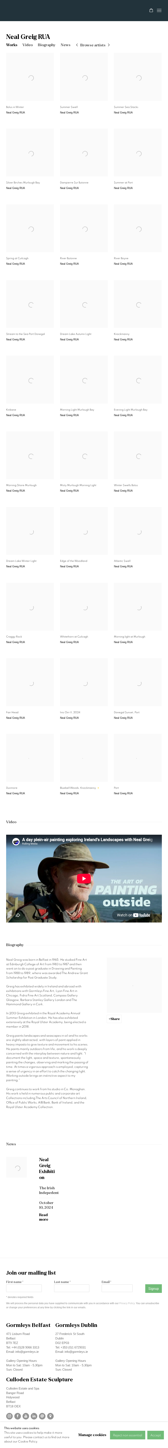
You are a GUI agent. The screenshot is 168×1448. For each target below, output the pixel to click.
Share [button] (115, 1019)
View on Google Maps (50, 1416)
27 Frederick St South (69, 1334)
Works (11, 45)
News (65, 45)
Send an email (42, 1416)
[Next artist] (108, 45)
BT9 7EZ (12, 1343)
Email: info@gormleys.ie (22, 1351)
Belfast (10, 1338)
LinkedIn (34, 1416)
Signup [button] (153, 1288)
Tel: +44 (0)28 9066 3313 (22, 1347)
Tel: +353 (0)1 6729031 (70, 1347)
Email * (106, 1282)
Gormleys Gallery (28, 10)
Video (28, 45)
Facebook (17, 1416)
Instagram (9, 1416)
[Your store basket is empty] (151, 11)
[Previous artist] (76, 45)
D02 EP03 (62, 1343)
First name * (14, 1282)
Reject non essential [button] (127, 1435)
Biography (47, 45)
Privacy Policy (127, 1303)
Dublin (59, 1338)
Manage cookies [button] (92, 1435)
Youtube (26, 1416)
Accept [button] (155, 1435)
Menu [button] (159, 11)
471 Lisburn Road (18, 1334)
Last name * (62, 1282)
